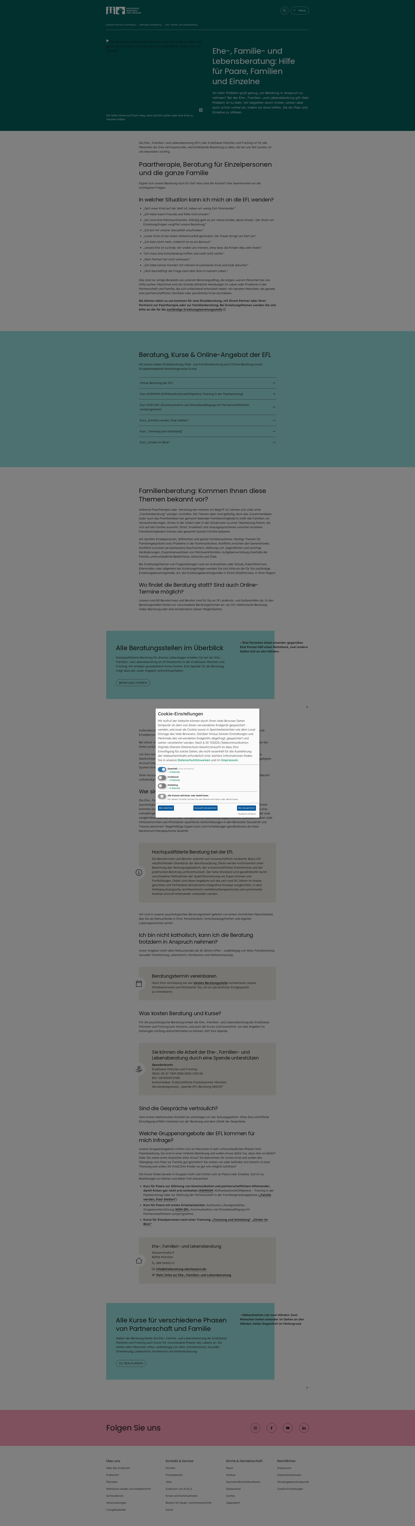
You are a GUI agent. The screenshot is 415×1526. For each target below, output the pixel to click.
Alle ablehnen (166, 807)
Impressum (229, 760)
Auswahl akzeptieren (205, 807)
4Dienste (174, 788)
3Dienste (174, 772)
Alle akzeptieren (246, 807)
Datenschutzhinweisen (194, 760)
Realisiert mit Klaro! (247, 814)
